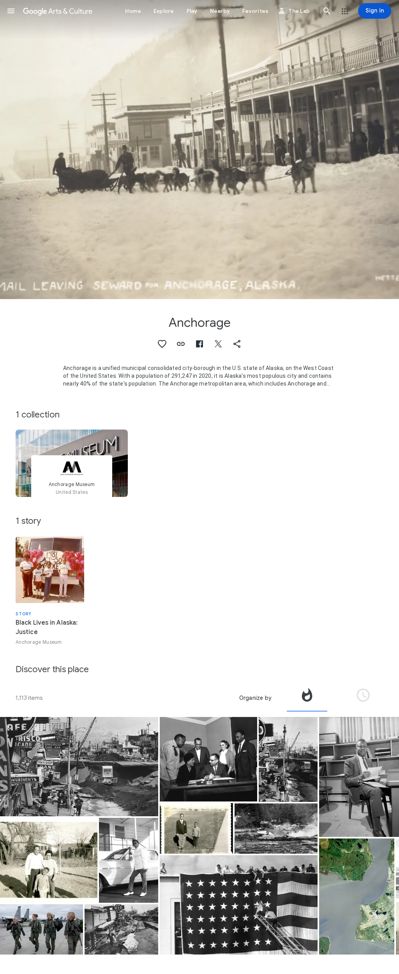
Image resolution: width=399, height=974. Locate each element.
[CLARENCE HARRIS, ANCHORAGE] (128, 860)
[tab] (307, 698)
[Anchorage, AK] (356, 896)
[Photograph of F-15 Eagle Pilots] (41, 929)
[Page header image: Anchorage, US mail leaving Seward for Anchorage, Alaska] (199, 149)
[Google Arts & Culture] (58, 11)
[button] (11, 11)
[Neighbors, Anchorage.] (48, 860)
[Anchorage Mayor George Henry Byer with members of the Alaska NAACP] (208, 759)
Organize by (255, 697)
